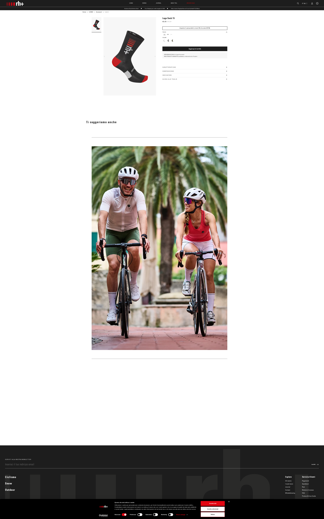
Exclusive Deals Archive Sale (131, 8)
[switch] (140, 514)
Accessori (99, 12)
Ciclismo (10, 477)
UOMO (131, 3)
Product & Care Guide (309, 496)
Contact (287, 490)
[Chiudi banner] (229, 501)
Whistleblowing (290, 493)
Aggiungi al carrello (195, 49)
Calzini (107, 12)
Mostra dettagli (180, 514)
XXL (164, 34)
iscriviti (313, 464)
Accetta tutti (212, 503)
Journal (287, 487)
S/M (168, 34)
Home (84, 12)
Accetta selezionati (212, 509)
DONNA (144, 3)
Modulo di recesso (308, 490)
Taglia (164, 32)
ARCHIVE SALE (191, 3)
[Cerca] (298, 3)
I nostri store (289, 484)
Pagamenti (305, 481)
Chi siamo (288, 481)
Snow (8, 483)
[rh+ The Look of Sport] (15, 3)
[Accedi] (312, 3)
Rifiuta (213, 514)
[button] (104, 56)
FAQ (303, 493)
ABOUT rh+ (174, 3)
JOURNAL (158, 3)
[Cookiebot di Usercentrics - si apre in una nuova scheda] (103, 515)
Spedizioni (305, 484)
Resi (303, 487)
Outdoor (10, 490)
